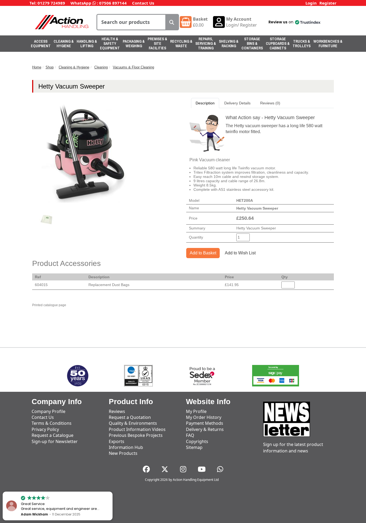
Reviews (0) (270, 103)
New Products (123, 453)
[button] (294, 22)
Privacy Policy (45, 429)
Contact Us (143, 3)
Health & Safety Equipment (110, 43)
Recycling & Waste (181, 43)
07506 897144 (113, 3)
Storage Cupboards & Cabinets (278, 43)
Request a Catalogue (52, 435)
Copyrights (197, 441)
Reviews (117, 411)
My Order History (203, 417)
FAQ (190, 435)
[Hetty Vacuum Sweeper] (46, 220)
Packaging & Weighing (134, 43)
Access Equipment (41, 43)
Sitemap (194, 447)
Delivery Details (237, 103)
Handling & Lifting (87, 43)
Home (36, 67)
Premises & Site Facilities (157, 43)
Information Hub (126, 447)
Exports (116, 441)
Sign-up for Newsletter (55, 441)
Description (205, 103)
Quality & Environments (133, 423)
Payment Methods (204, 423)
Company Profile (48, 411)
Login (311, 3)
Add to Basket (203, 253)
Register (328, 3)
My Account (238, 19)
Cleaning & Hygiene (64, 43)
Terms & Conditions (52, 423)
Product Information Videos (137, 429)
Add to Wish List (240, 253)
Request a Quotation (130, 417)
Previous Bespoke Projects (136, 435)
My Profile (196, 411)
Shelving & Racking (228, 43)
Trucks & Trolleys (302, 43)
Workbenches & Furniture (327, 43)
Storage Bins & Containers (252, 43)
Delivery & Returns (205, 429)
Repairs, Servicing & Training (205, 43)
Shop (50, 67)
